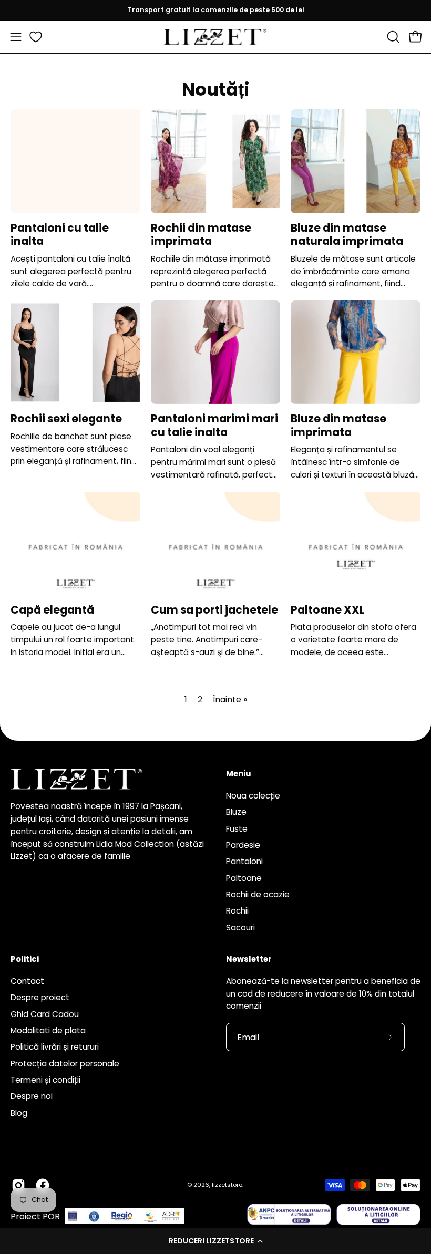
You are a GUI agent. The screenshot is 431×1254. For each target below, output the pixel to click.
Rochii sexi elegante (66, 418)
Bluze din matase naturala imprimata (347, 235)
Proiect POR (35, 1216)
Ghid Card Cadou (45, 1014)
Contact (27, 981)
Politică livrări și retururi (55, 1046)
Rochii (237, 910)
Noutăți (216, 89)
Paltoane (244, 877)
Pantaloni (244, 861)
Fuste (237, 828)
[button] (215, 1241)
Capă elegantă (52, 610)
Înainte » (230, 699)
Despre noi (32, 1096)
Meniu (238, 774)
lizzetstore (227, 1184)
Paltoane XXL (328, 610)
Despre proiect (40, 997)
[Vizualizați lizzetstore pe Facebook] (42, 1185)
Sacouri (240, 926)
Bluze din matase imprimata (338, 425)
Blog (19, 1112)
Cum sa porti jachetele (214, 610)
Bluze (236, 811)
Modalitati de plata (48, 1030)
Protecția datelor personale (65, 1063)
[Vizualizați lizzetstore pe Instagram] (18, 1185)
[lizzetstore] (215, 37)
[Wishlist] (36, 37)
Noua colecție (253, 795)
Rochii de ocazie (258, 894)
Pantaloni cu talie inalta (60, 235)
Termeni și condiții (45, 1079)
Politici (25, 960)
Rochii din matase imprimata (201, 235)
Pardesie (243, 845)
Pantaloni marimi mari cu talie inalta (214, 425)
